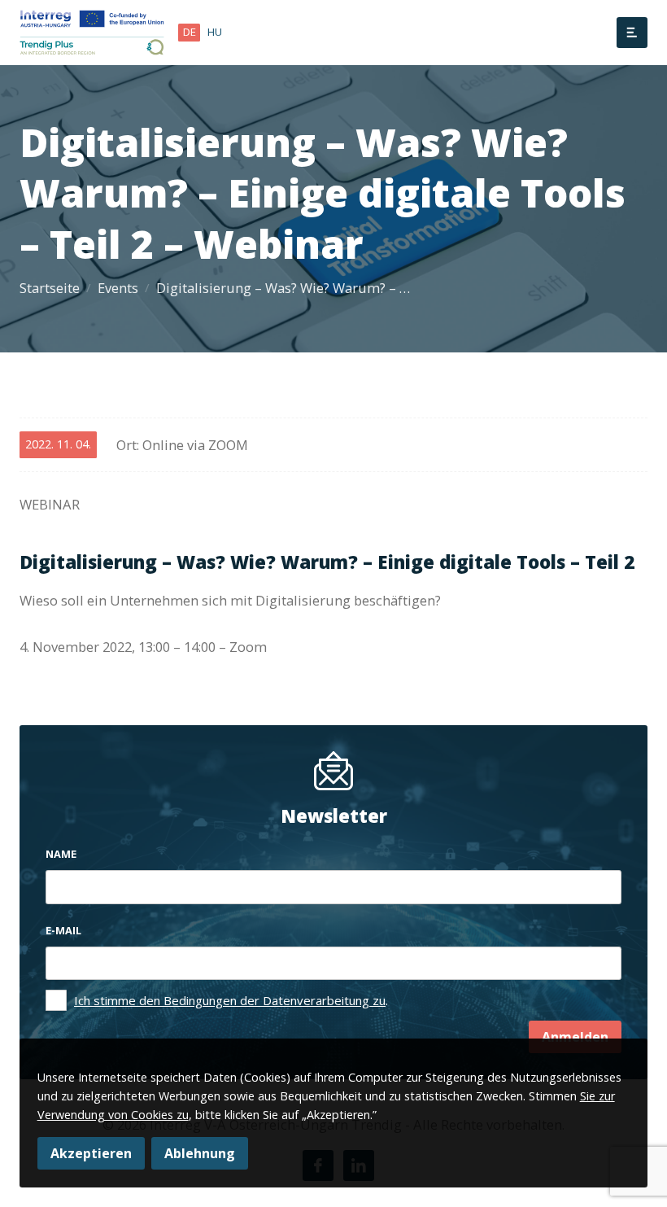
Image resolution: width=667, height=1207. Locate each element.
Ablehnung (199, 1153)
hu (214, 31)
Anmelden (575, 1037)
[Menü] (632, 32)
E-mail (63, 930)
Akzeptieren (91, 1153)
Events (118, 287)
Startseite (50, 287)
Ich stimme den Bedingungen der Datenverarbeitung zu (230, 1000)
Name (61, 853)
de (189, 31)
